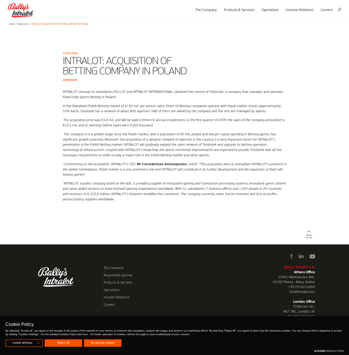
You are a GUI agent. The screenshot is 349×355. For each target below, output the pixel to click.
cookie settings (22, 343)
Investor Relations (299, 10)
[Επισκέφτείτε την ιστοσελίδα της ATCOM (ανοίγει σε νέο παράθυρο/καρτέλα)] (329, 351)
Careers (326, 10)
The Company (206, 10)
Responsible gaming (118, 275)
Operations (270, 10)
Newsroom (23, 24)
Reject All (63, 343)
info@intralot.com (302, 292)
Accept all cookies (103, 343)
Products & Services (239, 10)
